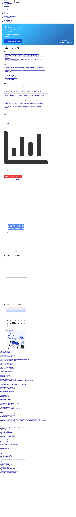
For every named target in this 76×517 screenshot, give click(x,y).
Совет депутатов (7, 14)
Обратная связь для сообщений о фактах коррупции (12, 421)
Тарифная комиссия (4, 397)
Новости (5, 0)
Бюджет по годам (5, 448)
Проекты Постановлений (5, 443)
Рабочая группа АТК (4, 393)
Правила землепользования (6, 376)
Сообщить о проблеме (13, 41)
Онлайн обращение (8, 3)
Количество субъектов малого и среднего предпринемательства (13, 384)
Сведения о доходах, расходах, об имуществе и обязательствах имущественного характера (20, 419)
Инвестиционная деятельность (8, 353)
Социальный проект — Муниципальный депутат (11, 408)
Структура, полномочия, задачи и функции (10, 403)
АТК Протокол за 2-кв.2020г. (11, 76)
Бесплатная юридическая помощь (8, 360)
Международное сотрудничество (8, 355)
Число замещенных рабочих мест (7, 391)
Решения (3, 428)
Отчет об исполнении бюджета (7, 449)
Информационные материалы (6, 387)
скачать (14, 300)
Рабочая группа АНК (4, 395)
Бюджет (5, 18)
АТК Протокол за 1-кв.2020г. (11, 75)
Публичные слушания (6, 439)
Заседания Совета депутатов (7, 407)
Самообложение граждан (6, 365)
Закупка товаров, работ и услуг (6, 389)
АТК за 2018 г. (8, 116)
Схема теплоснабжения (5, 375)
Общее (5, 12)
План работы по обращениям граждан (9, 471)
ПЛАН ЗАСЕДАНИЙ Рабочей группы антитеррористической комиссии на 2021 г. (22, 55)
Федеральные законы (6, 437)
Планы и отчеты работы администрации (8, 379)
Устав (2, 425)
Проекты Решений (4, 441)
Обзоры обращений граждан (7, 465)
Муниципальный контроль (6, 455)
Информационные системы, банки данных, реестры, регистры (14, 357)
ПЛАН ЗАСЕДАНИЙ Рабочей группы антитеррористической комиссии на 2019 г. (22, 90)
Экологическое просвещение (7, 371)
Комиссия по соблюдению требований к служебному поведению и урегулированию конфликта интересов (23, 420)
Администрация (7, 13)
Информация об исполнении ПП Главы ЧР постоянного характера (14, 381)
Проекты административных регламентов (9, 444)
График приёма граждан (6, 404)
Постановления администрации (8, 435)
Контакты (6, 4)
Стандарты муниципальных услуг (8, 457)
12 (13, 318)
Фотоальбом (6, 2)
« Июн (7, 328)
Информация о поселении (7, 351)
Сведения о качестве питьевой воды (9, 369)
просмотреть (19, 300)
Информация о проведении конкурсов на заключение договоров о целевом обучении (19, 361)
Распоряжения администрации (8, 433)
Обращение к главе (5, 461)
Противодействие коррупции (10, 16)
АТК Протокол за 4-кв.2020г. (11, 79)
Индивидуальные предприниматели (7, 388)
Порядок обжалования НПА (7, 432)
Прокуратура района (5, 352)
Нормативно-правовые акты (7, 456)
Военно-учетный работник (7, 367)
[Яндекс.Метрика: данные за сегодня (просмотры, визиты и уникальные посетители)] (10, 330)
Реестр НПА (3, 429)
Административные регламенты (8, 436)
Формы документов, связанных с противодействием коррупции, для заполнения (18, 417)
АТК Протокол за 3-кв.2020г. (11, 78)
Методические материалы (6, 416)
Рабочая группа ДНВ (4, 396)
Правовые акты (7, 17)
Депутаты (3, 401)
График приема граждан (6, 464)
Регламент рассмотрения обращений (9, 469)
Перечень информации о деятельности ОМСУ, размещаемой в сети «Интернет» (17, 380)
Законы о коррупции (5, 467)
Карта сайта (6, 6)
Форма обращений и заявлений (8, 468)
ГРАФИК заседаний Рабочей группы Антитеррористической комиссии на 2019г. (22, 86)
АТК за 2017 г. (8, 123)
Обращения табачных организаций (8, 356)
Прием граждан (7, 21)
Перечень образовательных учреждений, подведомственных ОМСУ (15, 359)
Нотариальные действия (6, 364)
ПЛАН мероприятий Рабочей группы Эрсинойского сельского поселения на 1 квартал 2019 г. (24, 91)
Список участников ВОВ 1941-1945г (8, 363)
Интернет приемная (5, 463)
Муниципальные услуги (8, 20)
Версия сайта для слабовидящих (14, 176)
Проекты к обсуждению (6, 431)
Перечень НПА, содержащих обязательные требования (13, 427)
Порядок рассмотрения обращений (8, 472)
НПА (2, 412)
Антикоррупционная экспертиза (8, 415)
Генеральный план (4, 373)
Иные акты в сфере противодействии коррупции (11, 413)
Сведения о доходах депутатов (8, 405)
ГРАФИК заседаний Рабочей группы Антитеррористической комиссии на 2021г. (22, 54)
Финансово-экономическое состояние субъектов (10, 385)
